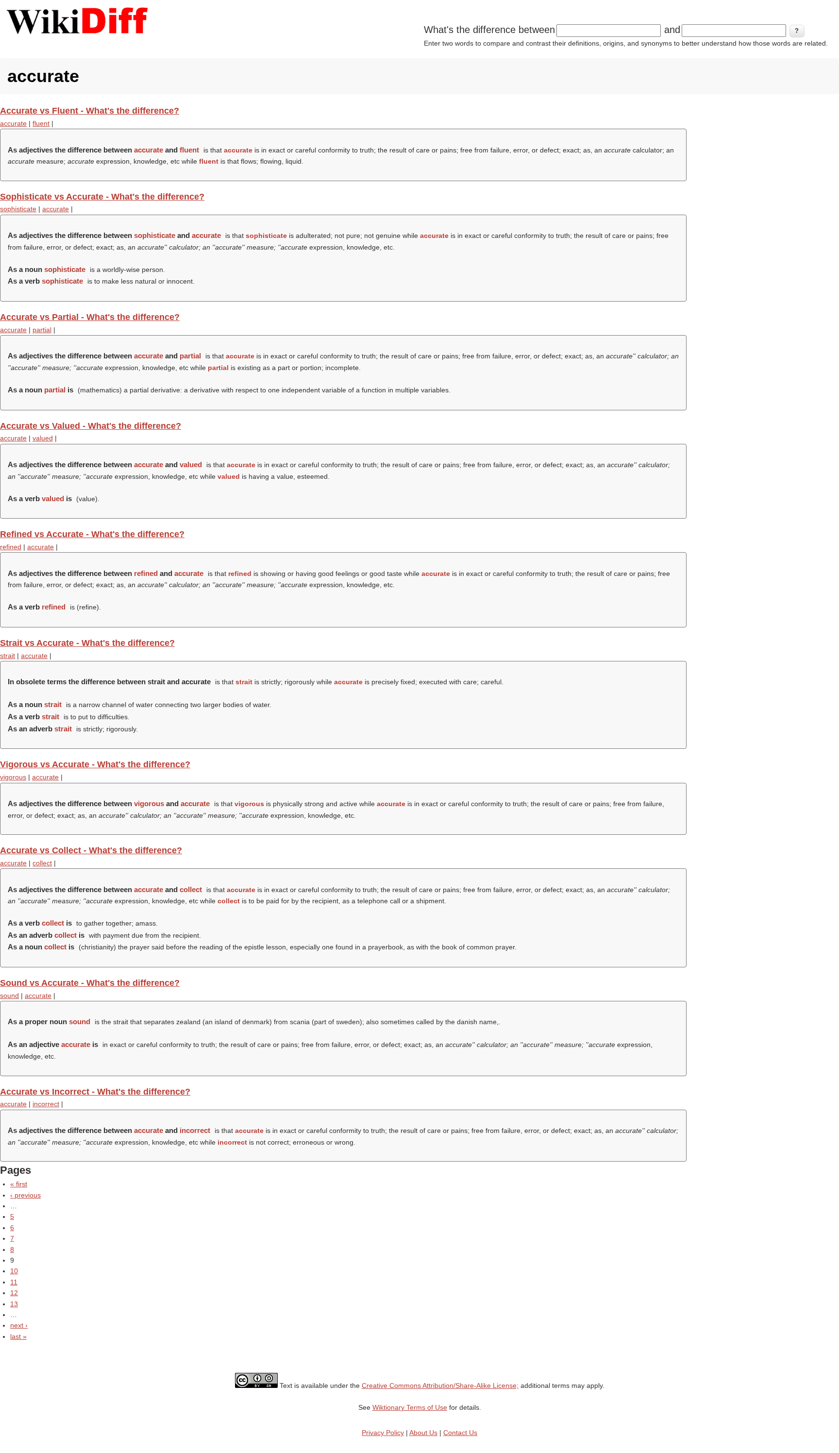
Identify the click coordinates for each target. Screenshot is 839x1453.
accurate (13, 123)
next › (19, 1325)
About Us (423, 1432)
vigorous (13, 777)
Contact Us (460, 1432)
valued (43, 438)
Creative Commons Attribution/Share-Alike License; (440, 1385)
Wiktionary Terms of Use (409, 1407)
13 (14, 1304)
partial (42, 330)
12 (14, 1293)
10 (14, 1271)
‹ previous (25, 1195)
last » (18, 1336)
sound (9, 995)
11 (13, 1282)
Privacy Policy (383, 1432)
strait (7, 655)
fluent (41, 123)
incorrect (46, 1104)
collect (42, 863)
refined (10, 547)
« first (18, 1184)
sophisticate (18, 209)
